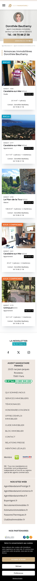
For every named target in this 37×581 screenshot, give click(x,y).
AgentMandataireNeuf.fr (15, 495)
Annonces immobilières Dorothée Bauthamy (18, 53)
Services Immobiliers (17, 398)
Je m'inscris (19, 344)
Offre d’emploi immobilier (13, 417)
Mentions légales (17, 578)
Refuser (18, 566)
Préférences (18, 573)
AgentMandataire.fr (7, 45)
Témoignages (12, 404)
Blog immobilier (14, 431)
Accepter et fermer (18, 559)
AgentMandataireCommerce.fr (18, 491)
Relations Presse (15, 442)
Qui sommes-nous (15, 392)
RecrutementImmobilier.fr (16, 505)
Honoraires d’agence (17, 410)
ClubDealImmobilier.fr (14, 519)
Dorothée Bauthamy (21, 105)
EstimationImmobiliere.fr (16, 510)
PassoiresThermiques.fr (15, 514)
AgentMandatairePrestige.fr (17, 486)
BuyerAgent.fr (10, 500)
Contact (10, 436)
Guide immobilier (14, 425)
